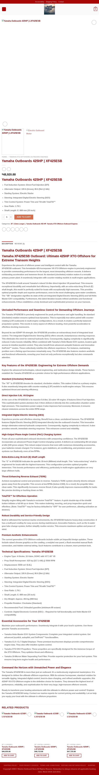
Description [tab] (7, 244)
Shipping (91, 765)
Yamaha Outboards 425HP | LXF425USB (45, 748)
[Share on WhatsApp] (4, 229)
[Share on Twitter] (13, 229)
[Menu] (4, 9)
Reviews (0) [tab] (20, 244)
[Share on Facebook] (8, 229)
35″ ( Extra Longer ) (18, 224)
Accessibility (39, 2)
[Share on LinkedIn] (26, 229)
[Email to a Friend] (17, 229)
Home (4, 157)
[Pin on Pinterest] (21, 229)
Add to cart (24, 217)
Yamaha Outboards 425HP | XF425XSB (13, 748)
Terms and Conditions (50, 765)
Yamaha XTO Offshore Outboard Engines (28, 157)
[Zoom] (5, 124)
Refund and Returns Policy (73, 765)
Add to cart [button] (9, 755)
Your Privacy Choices (29, 765)
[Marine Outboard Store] (49, 9)
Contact (61, 2)
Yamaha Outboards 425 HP (36, 224)
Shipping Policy (51, 2)
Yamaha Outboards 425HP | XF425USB (78, 748)
